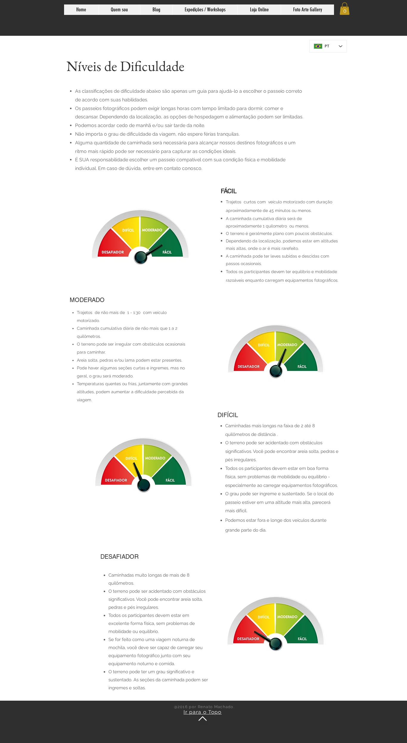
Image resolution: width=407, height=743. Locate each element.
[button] (344, 8)
